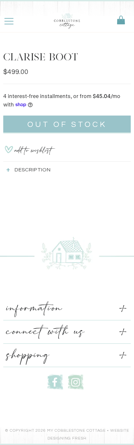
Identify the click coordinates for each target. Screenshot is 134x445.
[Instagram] (76, 381)
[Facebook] (55, 381)
